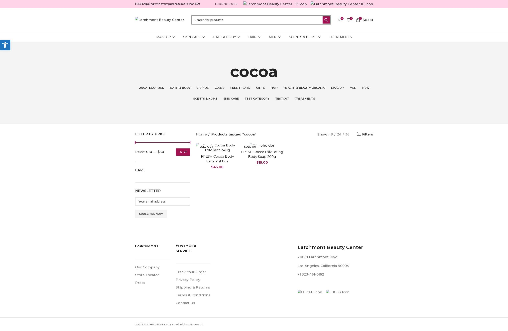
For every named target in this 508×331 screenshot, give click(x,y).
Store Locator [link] (147, 275)
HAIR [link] (252, 37)
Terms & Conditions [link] (193, 295)
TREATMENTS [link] (340, 37)
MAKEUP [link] (163, 37)
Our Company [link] (147, 267)
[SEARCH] (326, 20)
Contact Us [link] (185, 303)
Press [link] (140, 283)
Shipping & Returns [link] (193, 287)
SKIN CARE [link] (192, 37)
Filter (183, 151)
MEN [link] (273, 37)
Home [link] (201, 134)
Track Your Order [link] (191, 272)
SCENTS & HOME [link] (303, 37)
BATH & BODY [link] (224, 37)
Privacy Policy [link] (188, 280)
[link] (5, 45)
